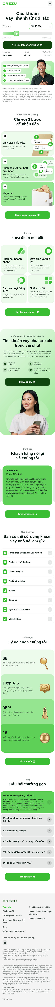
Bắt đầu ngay (25, 382)
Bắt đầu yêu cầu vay (25, 312)
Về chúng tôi (25, 761)
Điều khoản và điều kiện (39, 907)
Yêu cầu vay (26, 877)
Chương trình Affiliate (12, 916)
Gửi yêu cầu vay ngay (25, 215)
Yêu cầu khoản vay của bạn (25, 45)
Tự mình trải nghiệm (27, 514)
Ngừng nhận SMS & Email (14, 931)
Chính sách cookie (37, 918)
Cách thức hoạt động (28, 810)
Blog (5, 927)
